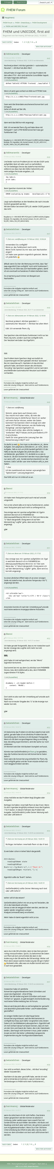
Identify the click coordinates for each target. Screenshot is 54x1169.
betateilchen (12, 229)
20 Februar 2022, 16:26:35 (12, 1064)
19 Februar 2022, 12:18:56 (12, 58)
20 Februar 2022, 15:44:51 (12, 946)
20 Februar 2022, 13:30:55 (12, 547)
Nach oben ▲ (42, 1164)
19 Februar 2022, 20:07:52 (12, 233)
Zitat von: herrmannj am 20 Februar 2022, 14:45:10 (26, 839)
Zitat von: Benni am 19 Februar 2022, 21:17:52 (24, 553)
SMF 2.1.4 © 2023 (21, 1166)
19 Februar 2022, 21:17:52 (14, 492)
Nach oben (6, 1144)
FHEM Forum (15, 10)
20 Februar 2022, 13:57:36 (14, 638)
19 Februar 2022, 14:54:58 (12, 157)
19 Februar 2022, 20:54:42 (12, 402)
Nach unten (7, 42)
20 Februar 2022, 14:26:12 (12, 727)
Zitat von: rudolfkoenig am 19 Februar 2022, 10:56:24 (27, 239)
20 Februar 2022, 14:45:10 (12, 793)
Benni (9, 488)
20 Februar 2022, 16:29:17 (12, 1110)
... (35, 42)
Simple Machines (33, 1166)
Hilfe (8, 1164)
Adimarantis (12, 53)
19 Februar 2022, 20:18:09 (12, 307)
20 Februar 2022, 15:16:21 (12, 830)
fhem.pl (33, 751)
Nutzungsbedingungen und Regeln (24, 1164)
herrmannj (12, 397)
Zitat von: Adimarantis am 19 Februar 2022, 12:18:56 (26, 316)
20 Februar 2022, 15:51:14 (12, 981)
